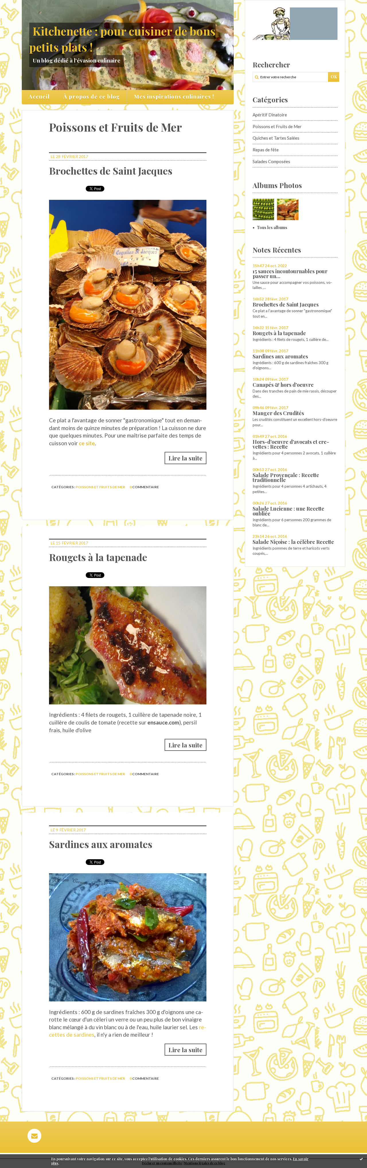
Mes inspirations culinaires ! (174, 96)
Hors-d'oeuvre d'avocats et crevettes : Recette (291, 444)
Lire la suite (185, 458)
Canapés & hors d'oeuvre (283, 384)
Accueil (39, 96)
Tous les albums (272, 227)
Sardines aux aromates (100, 844)
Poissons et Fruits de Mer (100, 487)
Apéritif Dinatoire (270, 114)
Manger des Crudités (278, 413)
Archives (230, 97)
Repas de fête (266, 149)
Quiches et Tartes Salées (276, 137)
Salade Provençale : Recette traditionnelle (286, 477)
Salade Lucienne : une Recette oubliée (288, 511)
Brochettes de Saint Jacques (110, 170)
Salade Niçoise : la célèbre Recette (293, 541)
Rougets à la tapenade (98, 557)
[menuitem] (39, 97)
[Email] (34, 1135)
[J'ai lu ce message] (361, 1159)
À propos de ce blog (91, 96)
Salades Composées (271, 161)
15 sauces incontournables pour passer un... (290, 274)
